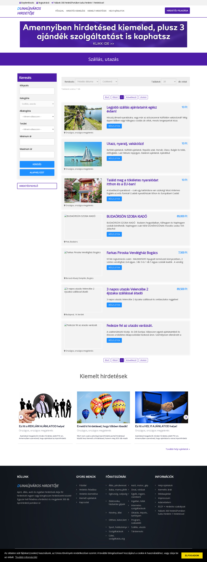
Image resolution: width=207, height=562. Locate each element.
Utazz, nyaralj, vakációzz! (125, 143)
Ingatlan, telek (138, 501)
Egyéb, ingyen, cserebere (138, 495)
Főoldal (59, 10)
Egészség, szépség (118, 493)
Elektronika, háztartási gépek (117, 503)
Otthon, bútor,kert (118, 519)
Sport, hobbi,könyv (118, 527)
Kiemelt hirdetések (97, 10)
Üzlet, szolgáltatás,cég (117, 537)
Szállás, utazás (138, 527)
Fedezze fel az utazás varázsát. (130, 325)
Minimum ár (26, 136)
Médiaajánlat (164, 493)
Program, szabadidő (136, 521)
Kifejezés (24, 85)
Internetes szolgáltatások (138, 507)
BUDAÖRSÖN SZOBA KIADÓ (128, 216)
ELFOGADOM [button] (192, 555)
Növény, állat (115, 512)
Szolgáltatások (116, 531)
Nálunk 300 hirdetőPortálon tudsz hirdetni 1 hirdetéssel (79, 2)
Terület (23, 123)
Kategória (24, 98)
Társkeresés (137, 531)
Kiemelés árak (165, 489)
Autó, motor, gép (139, 485)
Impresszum (164, 498)
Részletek (114, 126)
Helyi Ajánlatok (116, 10)
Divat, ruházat (138, 489)
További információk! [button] (26, 557)
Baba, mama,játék (118, 489)
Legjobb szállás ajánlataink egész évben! (132, 109)
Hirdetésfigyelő (28, 185)
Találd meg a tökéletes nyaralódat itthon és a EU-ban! (132, 182)
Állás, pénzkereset (118, 485)
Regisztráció (43, 2)
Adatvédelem (164, 502)
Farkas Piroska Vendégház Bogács (132, 253)
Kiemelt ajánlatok (87, 498)
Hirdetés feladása (177, 10)
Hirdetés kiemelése (75, 10)
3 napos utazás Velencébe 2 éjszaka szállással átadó (127, 291)
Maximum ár (26, 149)
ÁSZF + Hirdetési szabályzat (171, 506)
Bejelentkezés (27, 2)
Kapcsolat (84, 502)
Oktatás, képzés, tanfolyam (139, 514)
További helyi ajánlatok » (178, 449)
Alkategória (25, 110)
